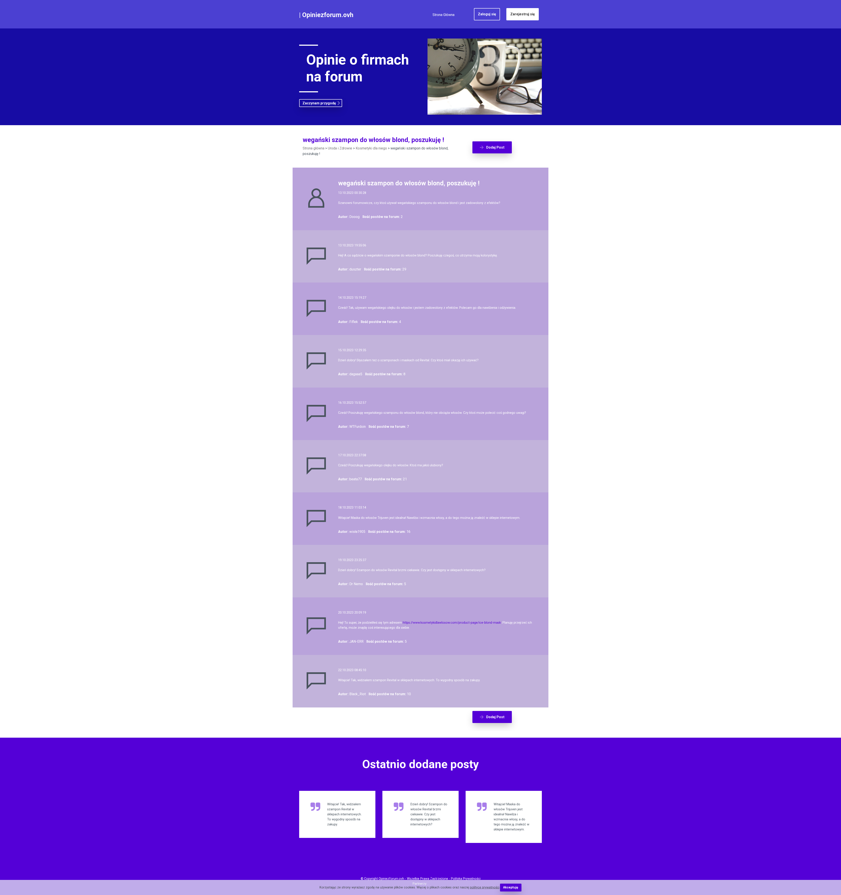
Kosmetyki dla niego (371, 148)
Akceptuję (510, 887)
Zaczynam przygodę (319, 103)
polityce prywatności (484, 887)
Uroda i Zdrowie (340, 148)
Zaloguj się (487, 14)
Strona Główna (443, 15)
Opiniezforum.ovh (327, 15)
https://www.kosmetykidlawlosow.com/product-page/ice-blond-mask (452, 623)
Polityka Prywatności (466, 879)
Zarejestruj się (522, 14)
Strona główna (313, 148)
